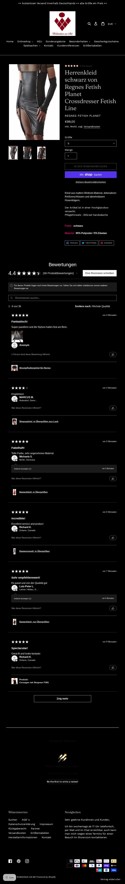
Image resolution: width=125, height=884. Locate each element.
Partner (35, 828)
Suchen (12, 819)
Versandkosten (92, 126)
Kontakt (46, 837)
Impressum (46, 824)
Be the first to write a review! (62, 781)
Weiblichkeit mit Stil (26, 877)
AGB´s (26, 819)
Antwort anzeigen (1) (22, 469)
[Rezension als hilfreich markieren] (113, 354)
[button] (76, 273)
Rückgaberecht (17, 828)
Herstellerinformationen (22, 837)
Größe (68, 137)
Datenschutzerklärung (21, 824)
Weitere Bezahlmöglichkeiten (91, 182)
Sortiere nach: (83, 306)
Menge (69, 149)
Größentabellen (39, 833)
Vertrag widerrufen (110, 879)
